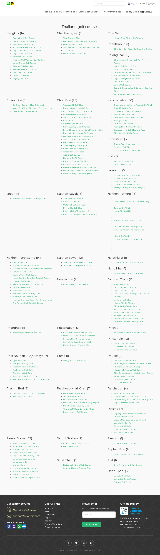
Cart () (148, 11)
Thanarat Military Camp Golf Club (78, 409)
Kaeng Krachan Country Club (76, 345)
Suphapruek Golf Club (23, 449)
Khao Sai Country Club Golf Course (130, 332)
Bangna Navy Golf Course (24, 41)
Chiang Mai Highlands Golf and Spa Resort (133, 72)
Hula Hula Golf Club (123, 164)
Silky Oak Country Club (124, 429)
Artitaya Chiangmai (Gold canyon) (129, 187)
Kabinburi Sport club (22, 396)
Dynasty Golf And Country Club (128, 239)
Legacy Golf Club (20, 78)
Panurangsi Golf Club (124, 393)
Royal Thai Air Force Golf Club (127, 309)
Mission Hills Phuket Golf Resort (128, 370)
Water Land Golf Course (124, 343)
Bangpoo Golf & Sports (23, 474)
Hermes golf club (20, 262)
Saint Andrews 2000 (123, 417)
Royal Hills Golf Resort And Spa (77, 211)
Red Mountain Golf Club (125, 360)
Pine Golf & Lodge (21, 75)
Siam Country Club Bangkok (26, 446)
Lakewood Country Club (24, 459)
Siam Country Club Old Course (77, 117)
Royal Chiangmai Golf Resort (127, 78)
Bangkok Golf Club (122, 300)
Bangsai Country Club (23, 363)
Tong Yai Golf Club (122, 208)
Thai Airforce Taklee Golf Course (77, 262)
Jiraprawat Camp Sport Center (77, 265)
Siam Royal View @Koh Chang (128, 465)
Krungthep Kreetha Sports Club (27, 47)
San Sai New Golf (121, 82)
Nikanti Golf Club (122, 236)
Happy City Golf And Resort (25, 111)
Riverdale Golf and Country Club (128, 321)
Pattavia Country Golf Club (75, 161)
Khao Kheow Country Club (75, 148)
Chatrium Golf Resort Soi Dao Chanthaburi (133, 49)
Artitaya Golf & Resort (73, 198)
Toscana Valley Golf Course (25, 275)
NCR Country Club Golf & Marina (129, 454)
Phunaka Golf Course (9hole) (127, 367)
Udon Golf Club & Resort (125, 479)
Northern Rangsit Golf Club (25, 367)
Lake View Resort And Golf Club (77, 332)
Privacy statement (53, 527)
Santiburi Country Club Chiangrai (28, 105)
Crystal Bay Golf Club (73, 123)
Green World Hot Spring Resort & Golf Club (133, 105)
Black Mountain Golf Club (75, 393)
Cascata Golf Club (71, 201)
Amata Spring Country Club (76, 145)
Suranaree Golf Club (22, 290)
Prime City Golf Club (72, 208)
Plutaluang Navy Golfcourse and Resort (81, 170)
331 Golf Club (69, 50)
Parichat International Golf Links (78, 133)
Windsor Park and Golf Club (25, 69)
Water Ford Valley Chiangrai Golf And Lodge (32, 108)
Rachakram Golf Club (23, 370)
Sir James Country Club (124, 443)
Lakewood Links (20, 462)
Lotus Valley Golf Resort (73, 44)
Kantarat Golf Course (22, 57)
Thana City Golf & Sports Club (26, 477)
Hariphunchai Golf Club (124, 181)
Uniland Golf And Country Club (128, 226)
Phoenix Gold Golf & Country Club (78, 111)
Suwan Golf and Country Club (127, 220)
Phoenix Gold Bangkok (23, 66)
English (133, 3)
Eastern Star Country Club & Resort (130, 420)
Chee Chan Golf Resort (73, 152)
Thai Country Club (71, 38)
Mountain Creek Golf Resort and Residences (32, 268)
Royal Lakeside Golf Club (74, 53)
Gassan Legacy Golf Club (125, 178)
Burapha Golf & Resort (73, 158)
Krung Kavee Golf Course (125, 315)
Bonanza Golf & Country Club (26, 293)
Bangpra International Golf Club (78, 136)
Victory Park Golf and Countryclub (129, 273)
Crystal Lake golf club (22, 287)
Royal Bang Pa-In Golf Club (25, 376)
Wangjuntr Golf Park (123, 423)
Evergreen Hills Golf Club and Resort (130, 130)
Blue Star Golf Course (123, 123)
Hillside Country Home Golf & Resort (29, 393)
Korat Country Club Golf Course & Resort (31, 278)
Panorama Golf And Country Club (28, 284)
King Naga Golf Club (123, 432)
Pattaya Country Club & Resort (77, 108)
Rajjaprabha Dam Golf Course (77, 465)
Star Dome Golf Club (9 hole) (127, 75)
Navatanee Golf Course (23, 44)
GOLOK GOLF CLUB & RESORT (128, 262)
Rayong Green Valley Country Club (130, 413)
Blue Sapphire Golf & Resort (126, 133)
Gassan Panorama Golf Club (127, 184)
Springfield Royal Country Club (77, 342)
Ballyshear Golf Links (22, 272)
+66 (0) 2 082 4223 (24, 509)
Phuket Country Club (124, 376)
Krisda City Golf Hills (123, 211)
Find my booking (132, 11)
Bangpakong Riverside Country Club (80, 41)
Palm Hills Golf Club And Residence (79, 336)
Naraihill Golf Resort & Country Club (29, 198)
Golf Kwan (68, 120)
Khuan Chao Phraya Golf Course (128, 38)
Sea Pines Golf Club (72, 396)
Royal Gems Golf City (123, 290)
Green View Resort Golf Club (127, 150)
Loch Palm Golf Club (123, 382)
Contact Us (50, 514)
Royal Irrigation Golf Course (75, 284)
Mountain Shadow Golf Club (76, 164)
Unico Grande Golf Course (24, 63)
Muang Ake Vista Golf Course (127, 312)
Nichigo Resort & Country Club (128, 127)
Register (48, 521)
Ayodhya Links (19, 360)
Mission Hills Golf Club (124, 114)
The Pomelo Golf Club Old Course (28, 303)
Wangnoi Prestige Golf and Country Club (31, 379)
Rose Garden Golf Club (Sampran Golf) (131, 201)
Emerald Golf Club (122, 426)
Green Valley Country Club (25, 452)
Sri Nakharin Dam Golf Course (127, 111)
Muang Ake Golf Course (124, 303)
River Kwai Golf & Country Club (128, 117)
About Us (49, 508)
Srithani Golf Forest (122, 482)
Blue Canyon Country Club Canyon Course (133, 373)
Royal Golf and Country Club (26, 456)
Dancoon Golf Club (122, 147)
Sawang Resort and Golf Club (76, 339)
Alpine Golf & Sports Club (125, 306)
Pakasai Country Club (124, 161)
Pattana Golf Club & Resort (75, 142)
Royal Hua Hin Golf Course (75, 412)
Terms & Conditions (53, 524)
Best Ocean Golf (70, 446)
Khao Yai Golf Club (21, 281)
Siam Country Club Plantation (77, 139)
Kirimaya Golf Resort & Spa (25, 297)
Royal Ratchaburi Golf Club (126, 402)
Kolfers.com (19, 11)
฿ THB (142, 3)
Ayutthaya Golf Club (22, 373)
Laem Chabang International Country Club (83, 130)
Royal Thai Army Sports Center (27, 50)
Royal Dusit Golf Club (22, 53)
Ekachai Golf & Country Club (76, 443)
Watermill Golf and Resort (75, 205)
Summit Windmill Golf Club (25, 468)
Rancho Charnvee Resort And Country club (32, 300)
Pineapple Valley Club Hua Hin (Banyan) (81, 402)
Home (48, 11)
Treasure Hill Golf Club (73, 105)
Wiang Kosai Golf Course (74, 360)
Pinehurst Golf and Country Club (129, 318)
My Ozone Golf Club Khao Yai (26, 265)
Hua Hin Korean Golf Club (75, 399)
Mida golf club (120, 120)
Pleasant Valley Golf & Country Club (79, 167)
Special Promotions (65, 11)
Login (152, 3)
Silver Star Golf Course (124, 346)
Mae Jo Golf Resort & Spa (125, 66)
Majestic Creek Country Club (76, 406)
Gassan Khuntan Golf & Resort (127, 175)
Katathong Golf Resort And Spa (27, 332)
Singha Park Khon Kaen (124, 144)
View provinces (112, 11)
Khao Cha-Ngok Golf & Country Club (80, 214)
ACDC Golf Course (71, 155)
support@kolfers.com (26, 516)
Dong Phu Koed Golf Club (125, 350)
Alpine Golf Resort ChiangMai (127, 94)
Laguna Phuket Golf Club (125, 379)
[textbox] (109, 3)
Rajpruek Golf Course (22, 72)
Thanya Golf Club (122, 284)
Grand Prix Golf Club (123, 108)
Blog (47, 511)
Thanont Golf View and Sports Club (29, 60)
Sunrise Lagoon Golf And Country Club (81, 47)
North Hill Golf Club (123, 69)
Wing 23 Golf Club (122, 476)
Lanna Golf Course (122, 85)
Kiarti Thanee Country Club (25, 471)
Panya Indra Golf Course (24, 38)
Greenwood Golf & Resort (74, 114)
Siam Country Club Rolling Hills (77, 173)
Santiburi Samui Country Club (77, 468)
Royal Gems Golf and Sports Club (129, 230)
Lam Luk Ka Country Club (126, 287)
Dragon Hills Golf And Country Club (130, 396)
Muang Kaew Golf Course (24, 443)
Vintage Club (19, 465)
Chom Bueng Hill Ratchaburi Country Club (133, 399)
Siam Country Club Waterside (76, 127)
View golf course (89, 11)
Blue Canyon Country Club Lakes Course (132, 363)
